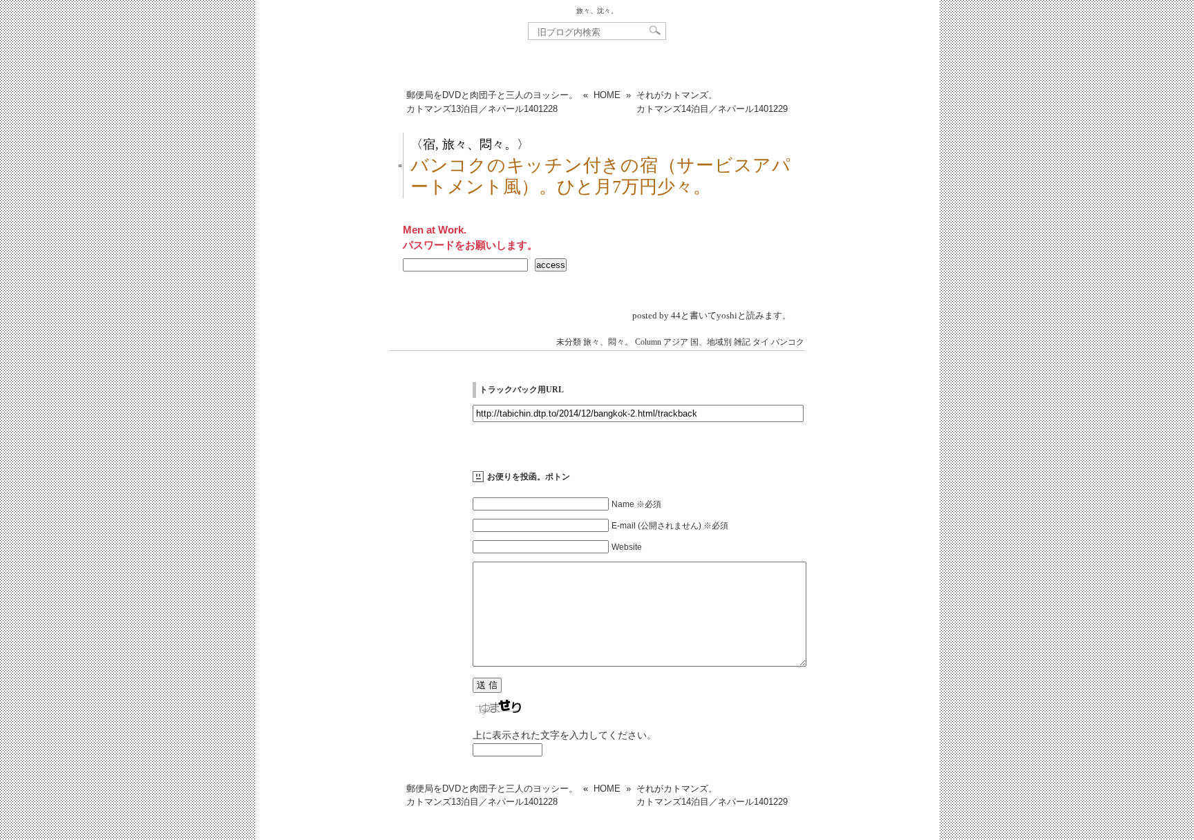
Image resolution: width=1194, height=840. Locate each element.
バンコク (787, 342)
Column (648, 342)
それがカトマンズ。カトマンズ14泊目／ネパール (712, 102)
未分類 (568, 342)
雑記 (742, 342)
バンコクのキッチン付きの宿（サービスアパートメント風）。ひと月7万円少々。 (600, 176)
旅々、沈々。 (597, 11)
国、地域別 (711, 342)
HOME (607, 95)
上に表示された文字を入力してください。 (564, 735)
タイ (760, 342)
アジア (675, 342)
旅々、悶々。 (608, 342)
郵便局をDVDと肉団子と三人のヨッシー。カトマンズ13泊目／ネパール (492, 102)
